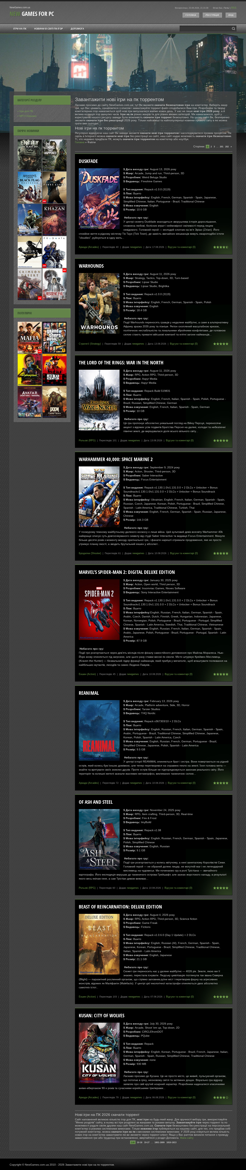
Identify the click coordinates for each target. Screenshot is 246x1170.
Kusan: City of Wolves (101, 1015)
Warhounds (91, 265)
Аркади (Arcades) (89, 247)
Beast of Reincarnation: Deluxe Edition (120, 906)
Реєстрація (212, 15)
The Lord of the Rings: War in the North (121, 362)
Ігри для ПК (26, 111)
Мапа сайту (187, 1137)
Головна (190, 15)
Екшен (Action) (87, 674)
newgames (136, 247)
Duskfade (88, 161)
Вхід (231, 15)
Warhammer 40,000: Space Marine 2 (116, 459)
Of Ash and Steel (96, 802)
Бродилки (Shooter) (90, 553)
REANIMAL (89, 693)
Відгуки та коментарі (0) (181, 247)
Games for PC (32, 14)
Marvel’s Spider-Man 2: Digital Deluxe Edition (127, 572)
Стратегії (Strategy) (90, 343)
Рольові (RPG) (87, 440)
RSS (233, 7)
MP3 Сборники (27, 116)
